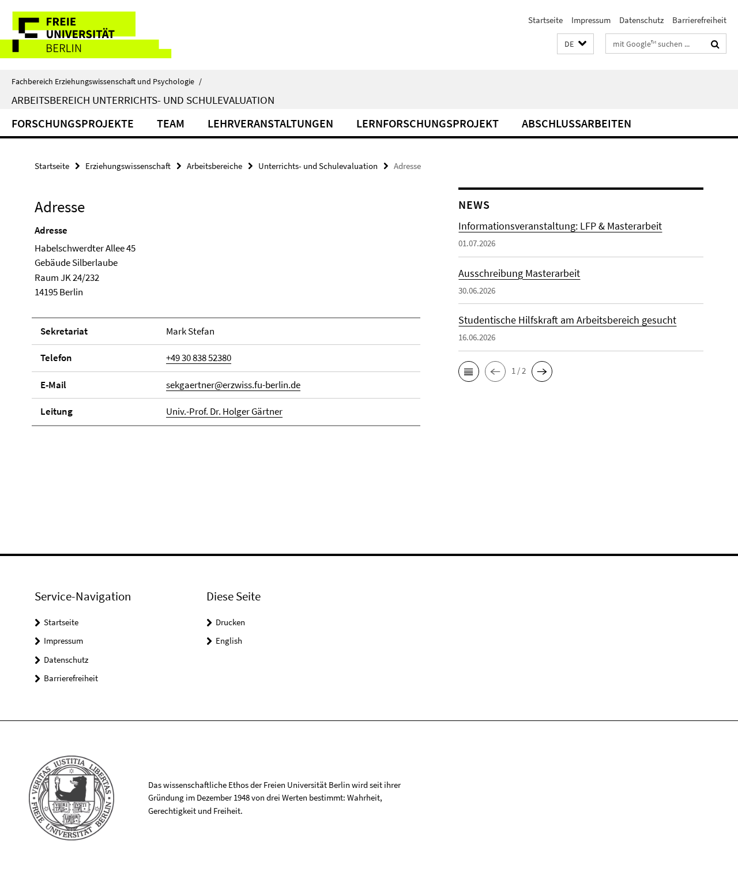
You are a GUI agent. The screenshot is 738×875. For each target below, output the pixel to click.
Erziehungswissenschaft (128, 165)
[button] (575, 44)
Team (170, 123)
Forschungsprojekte (73, 123)
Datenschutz (641, 19)
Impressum (591, 19)
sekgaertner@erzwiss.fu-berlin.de (233, 384)
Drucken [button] (230, 622)
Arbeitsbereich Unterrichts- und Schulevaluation (143, 100)
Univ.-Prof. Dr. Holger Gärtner (224, 411)
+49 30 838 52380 (198, 357)
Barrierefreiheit (699, 19)
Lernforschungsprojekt (427, 123)
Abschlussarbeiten (576, 123)
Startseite (545, 19)
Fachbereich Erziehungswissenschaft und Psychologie (107, 81)
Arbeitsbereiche (214, 165)
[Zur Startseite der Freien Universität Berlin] (96, 35)
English (229, 640)
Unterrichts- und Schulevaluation (318, 165)
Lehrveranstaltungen (270, 123)
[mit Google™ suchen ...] (715, 44)
